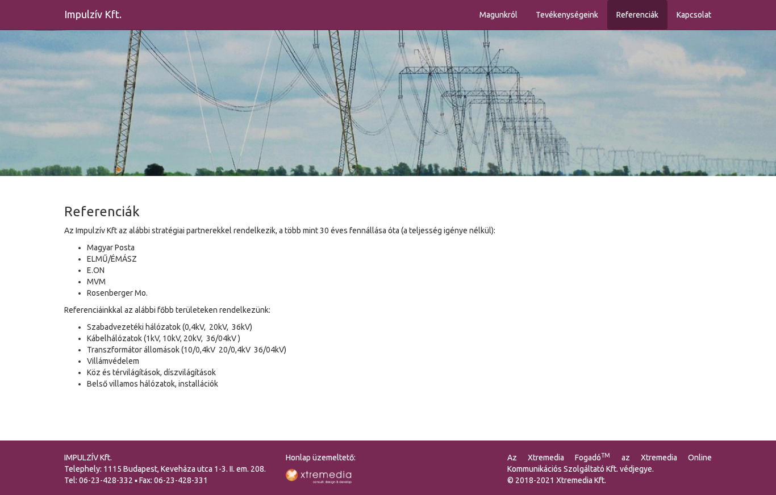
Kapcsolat (694, 14)
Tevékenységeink (567, 14)
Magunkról (498, 14)
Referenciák (637, 14)
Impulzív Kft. (93, 14)
